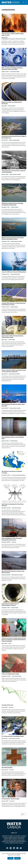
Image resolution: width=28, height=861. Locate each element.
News (18, 71)
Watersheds (23, 39)
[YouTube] (17, 848)
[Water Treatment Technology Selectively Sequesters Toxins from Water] (14, 57)
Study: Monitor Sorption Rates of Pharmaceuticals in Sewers (10, 604)
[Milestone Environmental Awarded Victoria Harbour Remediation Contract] (14, 227)
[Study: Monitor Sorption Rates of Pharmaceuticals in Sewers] (14, 593)
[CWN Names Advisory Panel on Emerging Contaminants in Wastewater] (14, 192)
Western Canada (18, 241)
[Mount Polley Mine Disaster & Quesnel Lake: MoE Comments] (14, 560)
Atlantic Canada (12, 140)
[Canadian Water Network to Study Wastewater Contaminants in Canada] (14, 292)
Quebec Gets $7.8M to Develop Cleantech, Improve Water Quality (12, 336)
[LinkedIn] (14, 848)
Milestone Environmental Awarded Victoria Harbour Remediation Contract (13, 238)
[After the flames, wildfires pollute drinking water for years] (14, 23)
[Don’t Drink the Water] (14, 757)
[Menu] (23, 2)
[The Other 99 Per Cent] (14, 694)
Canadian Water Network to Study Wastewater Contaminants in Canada (14, 303)
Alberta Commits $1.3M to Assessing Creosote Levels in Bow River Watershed (14, 370)
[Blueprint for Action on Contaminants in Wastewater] (14, 91)
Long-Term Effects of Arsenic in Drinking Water (14, 272)
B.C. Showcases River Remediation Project (13, 736)
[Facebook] (7, 848)
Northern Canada (17, 174)
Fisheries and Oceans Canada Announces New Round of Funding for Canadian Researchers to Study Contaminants (14, 639)
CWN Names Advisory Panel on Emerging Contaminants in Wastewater (12, 204)
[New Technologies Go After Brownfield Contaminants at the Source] (14, 527)
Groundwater (12, 39)
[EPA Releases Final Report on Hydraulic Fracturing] (14, 460)
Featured (14, 542)
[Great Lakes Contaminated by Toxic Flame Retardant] (14, 493)
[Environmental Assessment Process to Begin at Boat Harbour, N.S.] (14, 125)
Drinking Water (5, 39)
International (13, 71)
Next (23, 814)
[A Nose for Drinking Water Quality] (14, 663)
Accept (10, 858)
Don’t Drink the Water (7, 767)
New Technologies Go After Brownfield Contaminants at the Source (12, 539)
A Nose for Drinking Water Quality (10, 674)
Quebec (13, 339)
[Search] (25, 2)
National (18, 39)
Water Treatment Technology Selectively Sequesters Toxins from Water (12, 68)
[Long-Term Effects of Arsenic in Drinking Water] (14, 261)
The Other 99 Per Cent (7, 705)
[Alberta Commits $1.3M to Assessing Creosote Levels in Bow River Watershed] (14, 359)
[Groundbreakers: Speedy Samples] (14, 788)
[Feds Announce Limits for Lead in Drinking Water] (14, 426)
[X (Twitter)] (10, 848)
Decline (17, 858)
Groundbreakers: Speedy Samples (10, 798)
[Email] (21, 848)
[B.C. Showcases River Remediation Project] (14, 725)
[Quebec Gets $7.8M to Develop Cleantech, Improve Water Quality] (14, 325)
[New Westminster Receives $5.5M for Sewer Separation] (14, 393)
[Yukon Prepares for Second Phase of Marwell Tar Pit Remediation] (14, 160)
